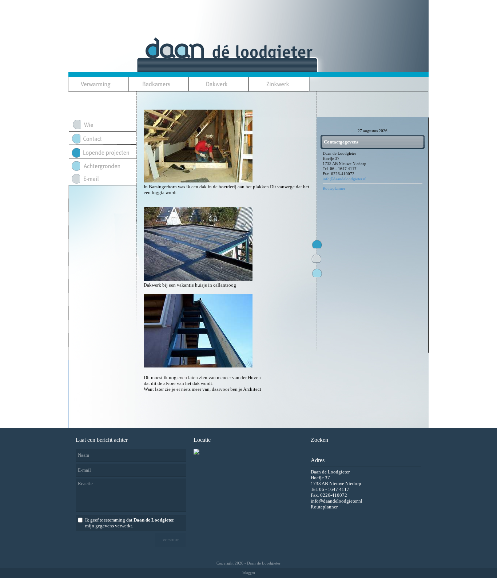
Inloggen (248, 573)
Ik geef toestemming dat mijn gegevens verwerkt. (129, 522)
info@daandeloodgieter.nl (344, 179)
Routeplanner (334, 188)
